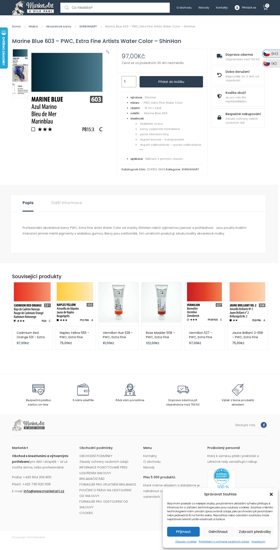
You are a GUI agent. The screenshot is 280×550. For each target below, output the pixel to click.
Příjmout (183, 531)
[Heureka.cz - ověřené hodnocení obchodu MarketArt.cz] (221, 485)
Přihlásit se (249, 7)
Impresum (258, 541)
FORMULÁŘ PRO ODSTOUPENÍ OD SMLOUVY (103, 504)
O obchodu (184, 7)
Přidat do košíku (171, 81)
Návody (204, 7)
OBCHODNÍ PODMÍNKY (95, 456)
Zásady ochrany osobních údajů (103, 461)
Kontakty (222, 7)
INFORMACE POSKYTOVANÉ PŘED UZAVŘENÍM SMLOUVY (103, 470)
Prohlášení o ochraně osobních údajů (224, 541)
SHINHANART (88, 26)
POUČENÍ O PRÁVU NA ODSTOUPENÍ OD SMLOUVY (105, 493)
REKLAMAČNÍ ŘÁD (92, 479)
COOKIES (86, 513)
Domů (16, 26)
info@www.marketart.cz (44, 491)
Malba (33, 26)
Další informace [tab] (66, 202)
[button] (271, 494)
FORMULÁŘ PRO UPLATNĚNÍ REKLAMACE (107, 484)
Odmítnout (218, 531)
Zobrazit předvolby (255, 531)
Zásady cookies (186, 541)
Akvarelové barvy (58, 26)
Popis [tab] (28, 202)
